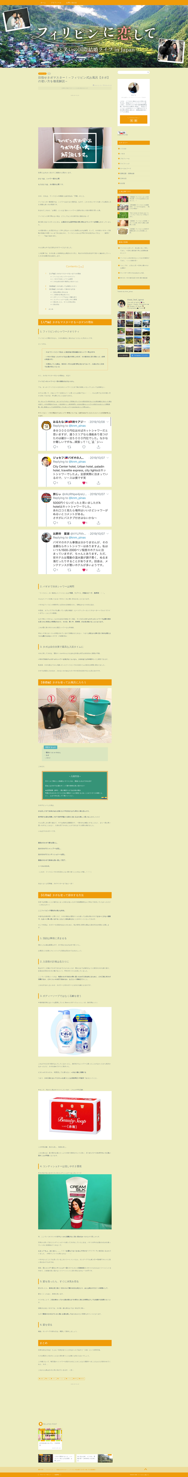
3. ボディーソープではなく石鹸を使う (64, 297)
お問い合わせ (71, 3)
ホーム (43, 3)
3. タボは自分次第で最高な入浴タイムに (65, 281)
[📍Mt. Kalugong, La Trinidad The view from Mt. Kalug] (137, 331)
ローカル (69, 1378)
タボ (48, 1378)
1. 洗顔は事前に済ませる (60, 292)
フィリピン (61, 1378)
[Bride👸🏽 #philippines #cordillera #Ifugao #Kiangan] (129, 315)
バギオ (53, 1378)
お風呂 (41, 1378)
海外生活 (82, 1378)
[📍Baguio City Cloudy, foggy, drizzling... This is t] (129, 348)
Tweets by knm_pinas (125, 291)
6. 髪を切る (55, 304)
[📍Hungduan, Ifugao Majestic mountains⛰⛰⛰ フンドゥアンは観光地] (129, 340)
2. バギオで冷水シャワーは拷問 (62, 279)
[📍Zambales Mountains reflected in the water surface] (121, 340)
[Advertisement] (75, 110)
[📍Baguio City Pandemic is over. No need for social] (129, 323)
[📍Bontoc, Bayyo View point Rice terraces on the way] (121, 348)
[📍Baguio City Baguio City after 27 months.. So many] (121, 323)
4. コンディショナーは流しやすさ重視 (64, 299)
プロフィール (56, 3)
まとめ (51, 309)
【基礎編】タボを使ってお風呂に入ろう (63, 286)
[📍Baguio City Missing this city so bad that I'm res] (146, 323)
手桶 (75, 1378)
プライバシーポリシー (46, 1474)
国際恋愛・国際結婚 (127, 173)
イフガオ (123, 149)
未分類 (122, 183)
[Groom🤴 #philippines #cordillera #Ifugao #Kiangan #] (137, 315)
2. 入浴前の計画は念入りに (61, 294)
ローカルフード (125, 168)
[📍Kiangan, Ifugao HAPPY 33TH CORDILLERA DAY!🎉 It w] (121, 331)
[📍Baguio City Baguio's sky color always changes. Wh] (129, 331)
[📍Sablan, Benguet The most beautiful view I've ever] (137, 348)
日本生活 (123, 178)
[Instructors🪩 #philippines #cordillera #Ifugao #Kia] (121, 315)
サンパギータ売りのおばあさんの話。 (132, 273)
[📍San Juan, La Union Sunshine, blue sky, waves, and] (146, 348)
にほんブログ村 (123, 135)
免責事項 (57, 1474)
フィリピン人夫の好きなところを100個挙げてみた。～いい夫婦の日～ (134, 259)
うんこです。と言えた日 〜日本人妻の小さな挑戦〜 (134, 267)
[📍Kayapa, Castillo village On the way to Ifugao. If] (137, 323)
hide (81, 267)
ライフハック (42, 73)
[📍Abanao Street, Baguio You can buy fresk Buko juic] (146, 340)
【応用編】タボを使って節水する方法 (62, 289)
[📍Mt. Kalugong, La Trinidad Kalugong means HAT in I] (146, 331)
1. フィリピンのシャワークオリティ (63, 276)
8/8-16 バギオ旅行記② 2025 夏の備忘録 (133, 278)
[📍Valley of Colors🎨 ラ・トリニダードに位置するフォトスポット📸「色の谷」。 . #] (137, 340)
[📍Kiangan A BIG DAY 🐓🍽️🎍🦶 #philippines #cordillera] (146, 315)
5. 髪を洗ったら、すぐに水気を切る (64, 302)
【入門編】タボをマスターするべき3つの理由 (65, 274)
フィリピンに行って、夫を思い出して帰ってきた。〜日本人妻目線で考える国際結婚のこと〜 (134, 250)
